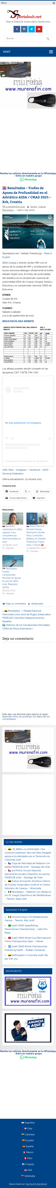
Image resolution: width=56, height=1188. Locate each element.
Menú (4, 3)
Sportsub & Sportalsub (36, 1184)
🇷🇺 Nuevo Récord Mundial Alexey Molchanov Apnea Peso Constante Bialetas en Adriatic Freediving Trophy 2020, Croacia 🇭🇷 (36, 535)
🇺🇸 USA (28, 1170)
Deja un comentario (16, 603)
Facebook (34, 469)
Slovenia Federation (13, 473)
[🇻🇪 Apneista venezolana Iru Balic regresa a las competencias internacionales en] (12, 519)
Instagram (21, 469)
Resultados (8, 210)
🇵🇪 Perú (28, 1158)
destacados (37, 603)
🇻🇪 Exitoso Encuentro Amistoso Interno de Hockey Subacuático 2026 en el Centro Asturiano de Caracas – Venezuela (27, 885)
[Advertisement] (28, 139)
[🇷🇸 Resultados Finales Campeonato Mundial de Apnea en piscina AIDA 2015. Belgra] (12, 561)
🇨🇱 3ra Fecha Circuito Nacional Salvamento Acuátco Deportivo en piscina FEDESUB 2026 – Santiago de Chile (27, 874)
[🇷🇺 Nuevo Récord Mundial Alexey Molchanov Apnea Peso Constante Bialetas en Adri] (36, 519)
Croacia (42, 206)
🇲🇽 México (28, 1152)
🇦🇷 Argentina (28, 1123)
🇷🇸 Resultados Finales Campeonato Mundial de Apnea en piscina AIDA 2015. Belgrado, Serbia (11, 578)
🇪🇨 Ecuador (28, 1141)
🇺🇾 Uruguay (28, 1164)
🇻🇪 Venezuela (28, 1176)
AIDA (45, 469)
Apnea (33, 206)
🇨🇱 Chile (28, 1129)
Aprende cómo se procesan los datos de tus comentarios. (26, 717)
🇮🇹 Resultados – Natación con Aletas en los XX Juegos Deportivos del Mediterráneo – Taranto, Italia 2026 (28, 895)
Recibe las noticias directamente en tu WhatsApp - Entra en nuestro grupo (28, 174)
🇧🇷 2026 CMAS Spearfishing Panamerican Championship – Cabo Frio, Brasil (26, 929)
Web (10, 469)
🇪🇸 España (28, 1146)
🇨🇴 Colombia (28, 1135)
